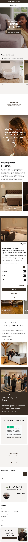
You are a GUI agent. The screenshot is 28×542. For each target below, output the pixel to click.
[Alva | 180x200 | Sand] (11, 71)
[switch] (24, 271)
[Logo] (14, 5)
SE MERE (9, 537)
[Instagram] (2, 478)
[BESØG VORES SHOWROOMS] (14, 1)
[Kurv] (26, 5)
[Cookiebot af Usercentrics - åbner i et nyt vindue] (20, 244)
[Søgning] (23, 5)
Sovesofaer (14, 58)
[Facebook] (5, 478)
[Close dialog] (26, 529)
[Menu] (2, 5)
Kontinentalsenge (7, 58)
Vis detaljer (21, 285)
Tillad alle (14, 289)
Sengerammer (20, 58)
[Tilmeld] (25, 474)
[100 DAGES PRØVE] (14, 104)
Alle (2, 58)
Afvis (14, 297)
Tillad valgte (14, 293)
